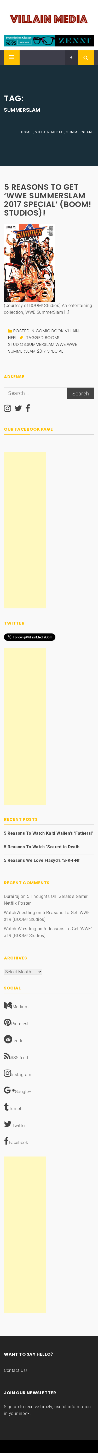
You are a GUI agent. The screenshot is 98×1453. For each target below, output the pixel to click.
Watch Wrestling (20, 928)
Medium (21, 1006)
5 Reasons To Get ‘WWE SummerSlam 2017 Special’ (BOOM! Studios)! (47, 199)
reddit (18, 1040)
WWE (60, 344)
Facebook (18, 1142)
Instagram (21, 1074)
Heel (12, 338)
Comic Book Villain (57, 331)
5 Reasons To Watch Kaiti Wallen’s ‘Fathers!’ (48, 833)
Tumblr (16, 1108)
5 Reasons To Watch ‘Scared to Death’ (42, 846)
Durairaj (12, 896)
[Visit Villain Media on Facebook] (27, 409)
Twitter (19, 1125)
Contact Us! (15, 1370)
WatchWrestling (19, 912)
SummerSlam (41, 344)
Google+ (23, 1091)
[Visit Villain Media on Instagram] (7, 409)
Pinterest (20, 1023)
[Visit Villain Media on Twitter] (18, 409)
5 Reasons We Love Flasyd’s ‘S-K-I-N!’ (42, 860)
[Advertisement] (25, 530)
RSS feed (19, 1057)
